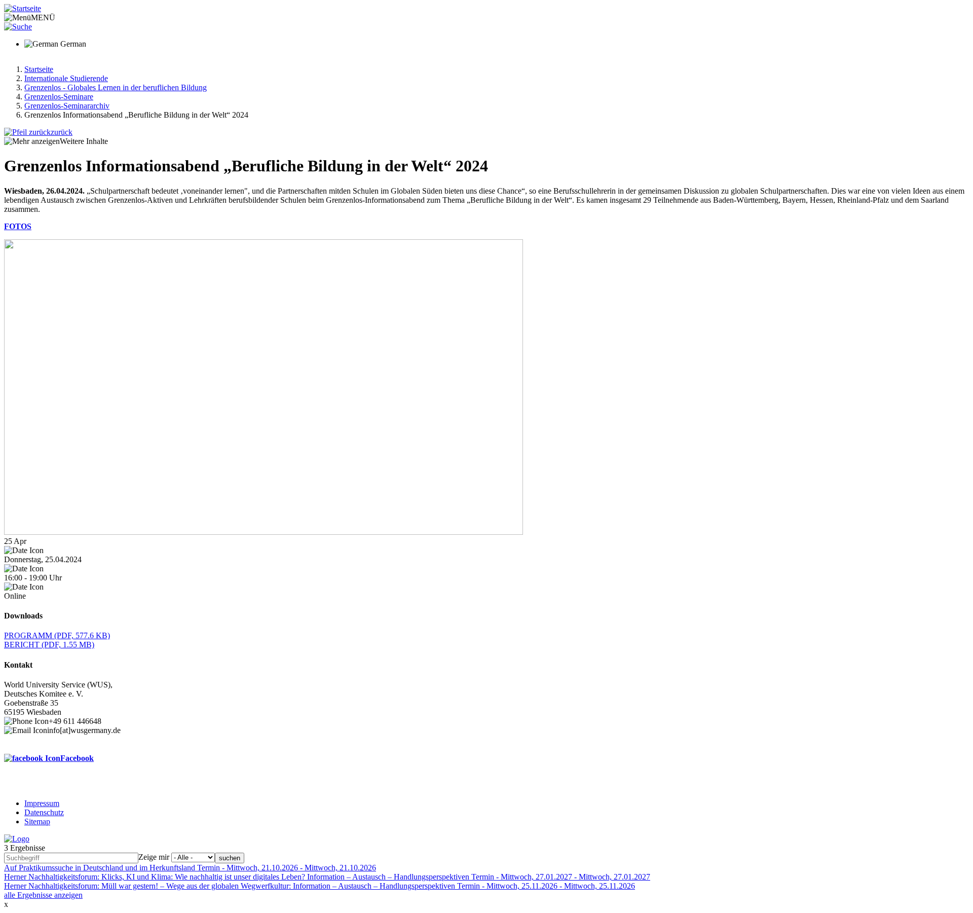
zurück (61, 132)
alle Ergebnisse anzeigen (43, 895)
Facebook (77, 758)
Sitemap (37, 821)
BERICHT (49, 644)
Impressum (41, 803)
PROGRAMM (57, 635)
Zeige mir (153, 857)
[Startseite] (22, 8)
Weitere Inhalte (84, 141)
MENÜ (43, 17)
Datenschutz (44, 812)
